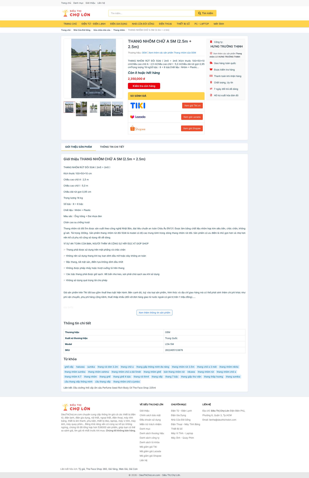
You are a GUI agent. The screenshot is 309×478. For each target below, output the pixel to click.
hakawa (80, 366)
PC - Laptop (202, 23)
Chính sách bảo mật (150, 415)
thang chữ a (127, 366)
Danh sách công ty (149, 437)
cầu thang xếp (103, 381)
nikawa (191, 371)
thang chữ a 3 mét (207, 366)
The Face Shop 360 (96, 469)
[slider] (69, 107)
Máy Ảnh (219, 23)
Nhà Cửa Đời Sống (143, 23)
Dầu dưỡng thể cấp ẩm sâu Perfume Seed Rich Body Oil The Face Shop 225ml (114, 387)
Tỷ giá (81, 469)
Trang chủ (66, 3)
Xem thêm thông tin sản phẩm (154, 312)
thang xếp (157, 376)
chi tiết (112, 146)
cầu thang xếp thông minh (78, 381)
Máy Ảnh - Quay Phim (182, 437)
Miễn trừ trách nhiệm (150, 424)
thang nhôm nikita (229, 366)
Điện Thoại (165, 23)
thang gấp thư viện (191, 376)
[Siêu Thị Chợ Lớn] (77, 407)
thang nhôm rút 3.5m (183, 366)
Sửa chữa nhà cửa (102, 30)
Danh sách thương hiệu (152, 433)
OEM (144, 52)
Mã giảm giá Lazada (150, 451)
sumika (91, 366)
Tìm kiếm (207, 13)
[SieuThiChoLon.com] (75, 13)
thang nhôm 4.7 (73, 376)
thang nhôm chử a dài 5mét (126, 371)
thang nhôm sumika (75, 371)
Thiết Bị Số (183, 23)
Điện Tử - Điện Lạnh (93, 23)
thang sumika (233, 376)
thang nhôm (90, 376)
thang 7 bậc (171, 376)
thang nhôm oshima (98, 371)
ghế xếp (69, 366)
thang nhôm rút (206, 371)
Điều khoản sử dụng (150, 419)
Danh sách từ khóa (149, 442)
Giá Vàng (113, 469)
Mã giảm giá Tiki (148, 446)
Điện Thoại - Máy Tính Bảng (185, 424)
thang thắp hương (213, 376)
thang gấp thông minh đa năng (152, 366)
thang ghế (105, 376)
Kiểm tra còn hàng (144, 86)
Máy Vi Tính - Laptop (182, 433)
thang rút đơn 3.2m (108, 366)
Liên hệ (101, 3)
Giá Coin (133, 469)
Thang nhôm (119, 30)
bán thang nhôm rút (174, 371)
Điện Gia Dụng (118, 23)
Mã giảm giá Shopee (150, 455)
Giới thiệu (90, 3)
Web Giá (123, 469)
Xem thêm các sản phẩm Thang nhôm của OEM (172, 52)
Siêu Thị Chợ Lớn (171, 475)
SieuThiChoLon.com (149, 475)
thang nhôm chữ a (226, 371)
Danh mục (78, 3)
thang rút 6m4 (141, 376)
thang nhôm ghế (152, 371)
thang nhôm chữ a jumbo (126, 381)
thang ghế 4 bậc (122, 376)
